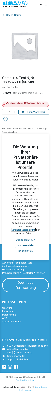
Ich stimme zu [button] (25, 250)
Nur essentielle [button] (26, 245)
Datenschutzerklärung (23, 229)
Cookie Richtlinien (25, 239)
